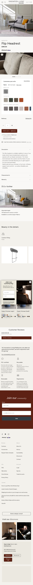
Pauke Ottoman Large (8, 311)
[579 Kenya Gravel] (6, 315)
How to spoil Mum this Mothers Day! (10, 485)
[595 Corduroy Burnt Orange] (7, 315)
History (18, 449)
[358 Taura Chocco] (27, 316)
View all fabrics (27, 80)
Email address (5, 409)
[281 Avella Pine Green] (3, 316)
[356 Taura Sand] (12, 316)
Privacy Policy (5, 477)
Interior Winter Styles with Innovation (11, 500)
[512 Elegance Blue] (3, 315)
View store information (9, 138)
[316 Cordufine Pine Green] (8, 316)
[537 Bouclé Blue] (17, 315)
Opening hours (7, 545)
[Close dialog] (30, 282)
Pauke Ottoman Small (23, 311)
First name (5, 289)
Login (17, 467)
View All (3, 503)
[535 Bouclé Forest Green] (4, 315)
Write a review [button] (7, 338)
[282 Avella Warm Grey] (4, 316)
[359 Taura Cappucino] (2, 317)
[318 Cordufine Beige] (10, 316)
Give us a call (8, 559)
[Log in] (27, 2)
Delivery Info (28, 118)
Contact (18, 459)
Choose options (14, 311)
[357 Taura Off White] (26, 316)
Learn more (29, 142)
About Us (18, 446)
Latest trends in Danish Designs (9, 489)
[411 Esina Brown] (2, 315)
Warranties (4, 471)
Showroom (19, 456)
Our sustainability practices (8, 354)
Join (16, 418)
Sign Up (18, 471)
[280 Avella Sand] (2, 316)
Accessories (4, 449)
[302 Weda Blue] (7, 316)
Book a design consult (16, 513)
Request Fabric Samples (7, 452)
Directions (8, 555)
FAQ (3, 467)
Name (3, 402)
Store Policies (5, 474)
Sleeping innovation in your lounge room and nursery (14, 492)
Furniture (4, 446)
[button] (2, 2)
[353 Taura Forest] (11, 316)
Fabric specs (18, 84)
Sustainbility (19, 452)
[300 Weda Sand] (6, 316)
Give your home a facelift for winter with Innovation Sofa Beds (15, 496)
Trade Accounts (20, 474)
